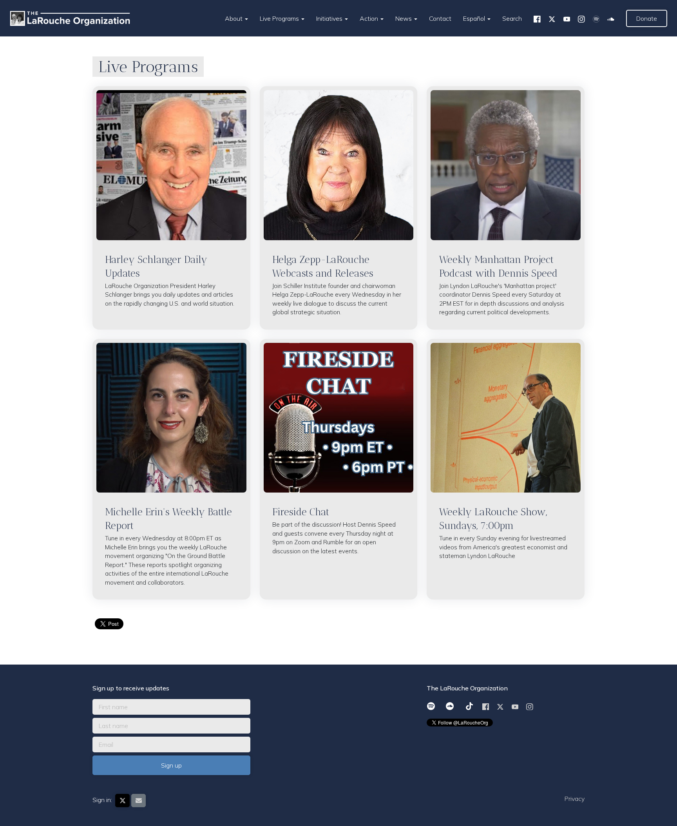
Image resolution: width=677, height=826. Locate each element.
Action (370, 18)
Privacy (575, 798)
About (234, 18)
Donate (646, 18)
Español (475, 18)
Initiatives (330, 18)
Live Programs (280, 18)
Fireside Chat (300, 512)
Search (512, 18)
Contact (440, 18)
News (404, 18)
